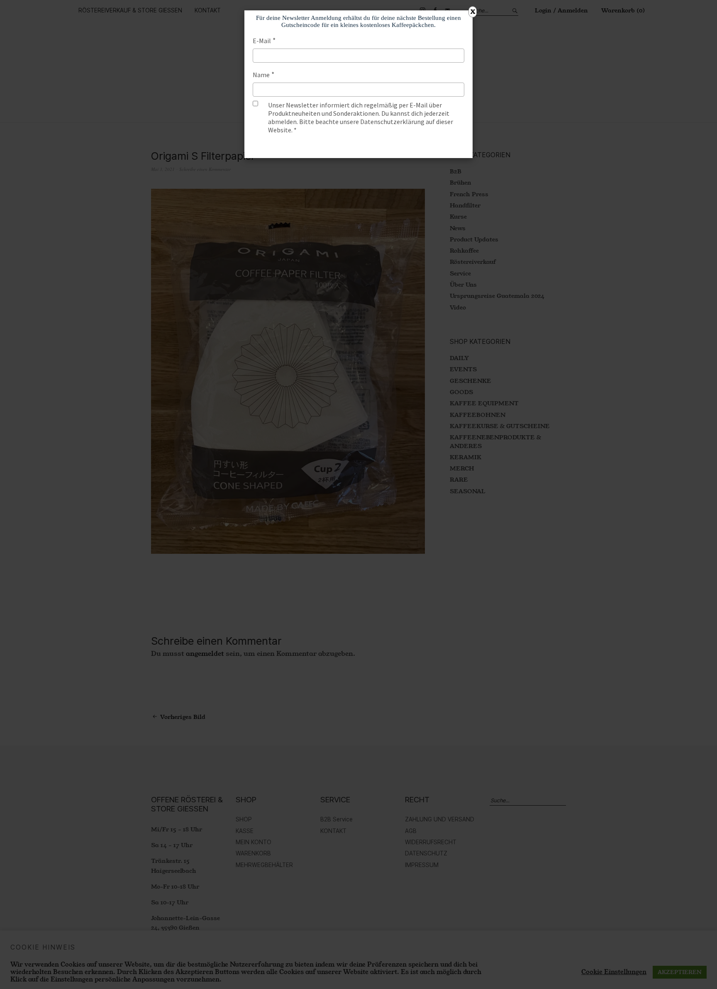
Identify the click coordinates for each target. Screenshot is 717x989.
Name (261, 75)
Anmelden (358, 146)
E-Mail (262, 41)
